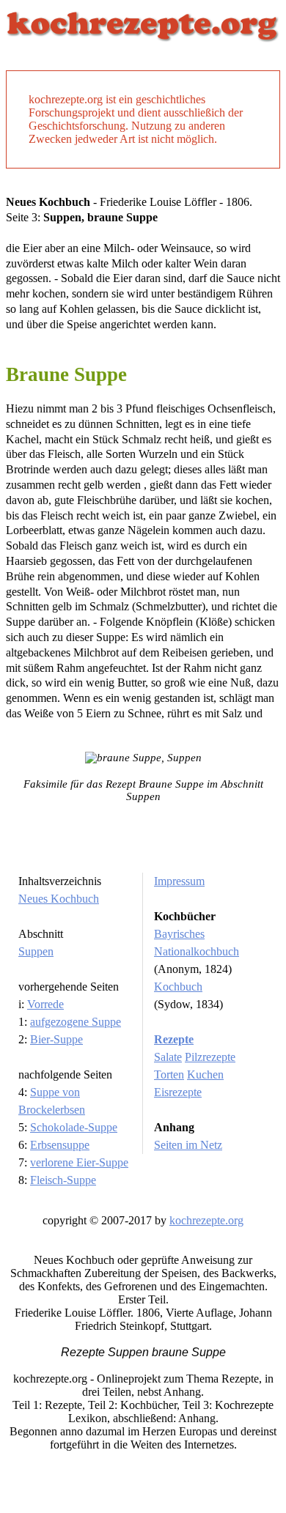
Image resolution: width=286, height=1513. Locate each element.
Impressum (179, 881)
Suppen (36, 951)
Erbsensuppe (59, 1145)
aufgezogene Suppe (75, 1022)
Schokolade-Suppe (73, 1127)
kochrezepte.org (206, 1220)
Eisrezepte (178, 1092)
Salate (168, 1057)
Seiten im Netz (188, 1145)
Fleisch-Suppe (63, 1180)
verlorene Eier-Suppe (79, 1162)
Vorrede (45, 1004)
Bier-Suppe (56, 1039)
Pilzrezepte (210, 1057)
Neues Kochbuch (58, 898)
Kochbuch (178, 986)
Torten (169, 1074)
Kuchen (205, 1074)
